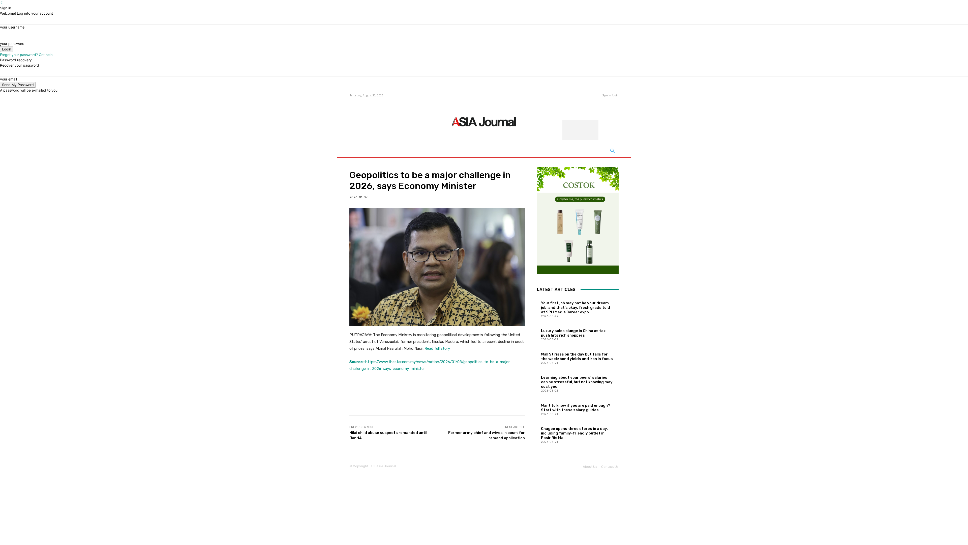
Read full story (437, 348)
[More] (517, 403)
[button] (613, 151)
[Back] (2, 3)
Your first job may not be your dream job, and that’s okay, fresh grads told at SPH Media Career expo (575, 307)
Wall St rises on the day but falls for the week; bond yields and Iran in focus (577, 356)
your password (12, 43)
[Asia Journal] (484, 121)
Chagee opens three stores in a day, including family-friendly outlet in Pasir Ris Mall (574, 433)
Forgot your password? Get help (26, 54)
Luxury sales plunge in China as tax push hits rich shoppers (573, 333)
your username (12, 27)
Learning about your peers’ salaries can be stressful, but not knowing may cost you (577, 382)
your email (8, 79)
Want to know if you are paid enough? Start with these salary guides (575, 407)
